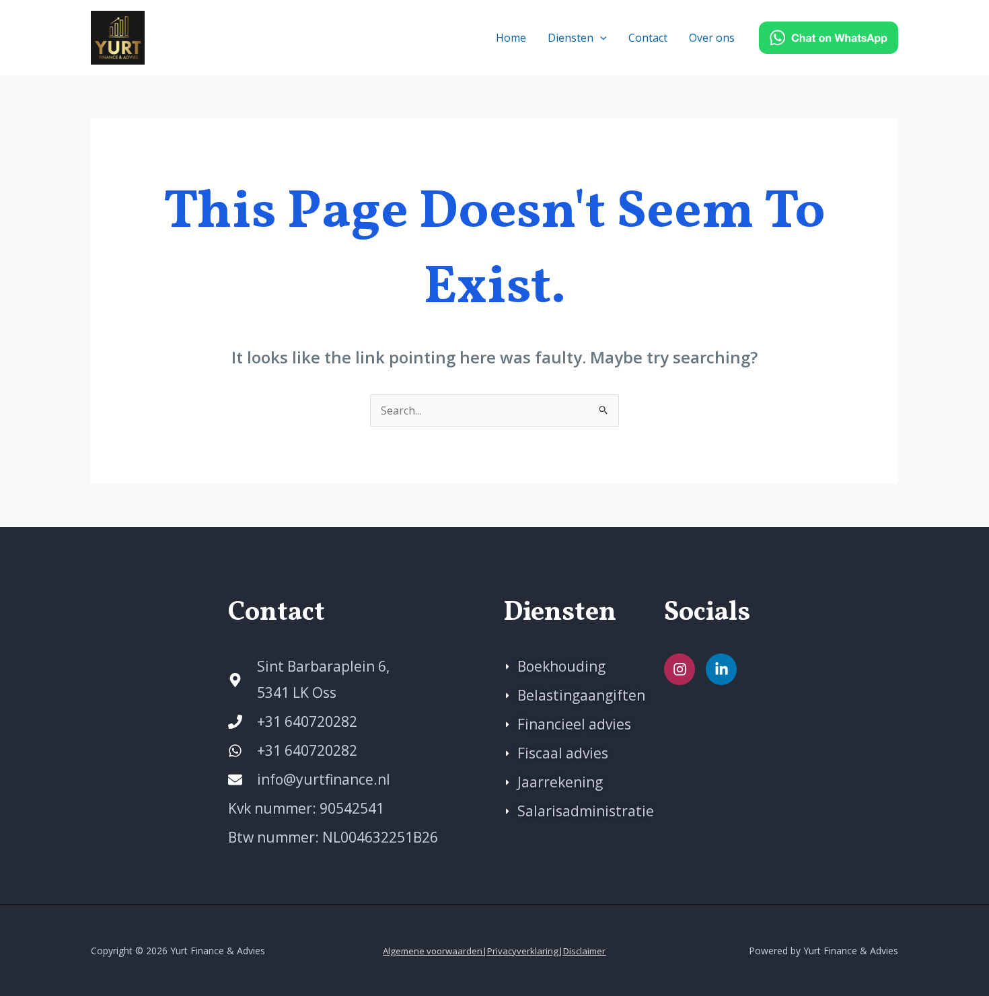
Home (511, 37)
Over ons (712, 37)
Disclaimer (584, 951)
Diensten (570, 37)
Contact (647, 37)
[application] (600, 37)
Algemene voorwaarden (432, 951)
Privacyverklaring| (525, 951)
